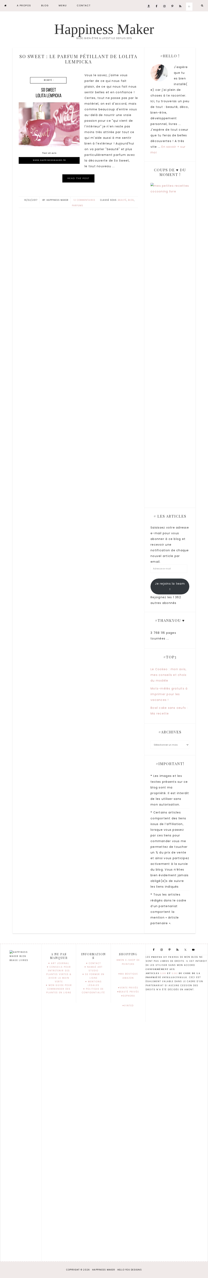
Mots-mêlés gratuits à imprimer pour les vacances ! (169, 694)
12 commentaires (84, 200)
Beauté (122, 200)
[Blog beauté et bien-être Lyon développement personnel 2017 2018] (5, 5)
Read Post (78, 178)
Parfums (77, 205)
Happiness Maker (104, 29)
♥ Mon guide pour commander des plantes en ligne (59, 989)
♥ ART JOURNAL (58, 963)
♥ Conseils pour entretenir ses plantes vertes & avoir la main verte (59, 974)
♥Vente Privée (128, 987)
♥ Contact (93, 963)
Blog (131, 200)
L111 (163, 973)
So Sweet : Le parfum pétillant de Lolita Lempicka (78, 59)
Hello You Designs (129, 1269)
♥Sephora (128, 995)
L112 (175, 973)
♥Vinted (128, 1005)
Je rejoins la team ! (170, 586)
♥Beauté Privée (128, 991)
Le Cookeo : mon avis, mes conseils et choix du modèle (168, 675)
